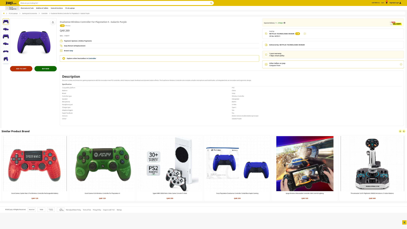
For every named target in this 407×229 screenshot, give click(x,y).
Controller (44, 13)
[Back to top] (404, 222)
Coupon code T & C (109, 210)
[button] (4, 13)
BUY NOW (45, 69)
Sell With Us (376, 3)
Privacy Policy (97, 210)
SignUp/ (392, 3)
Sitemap (119, 210)
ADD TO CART (21, 69)
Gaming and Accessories (29, 13)
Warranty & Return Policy (73, 210)
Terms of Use (87, 210)
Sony (71, 51)
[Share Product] (53, 22)
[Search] (211, 3)
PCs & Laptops (13, 13)
